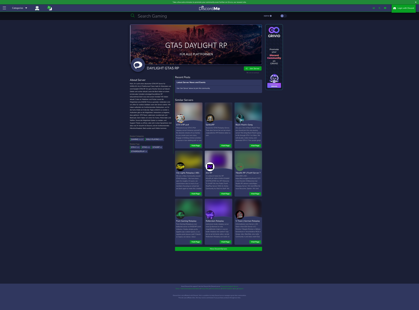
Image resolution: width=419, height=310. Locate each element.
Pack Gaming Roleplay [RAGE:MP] (186, 222)
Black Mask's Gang (244, 124)
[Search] (133, 15)
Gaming (137, 139)
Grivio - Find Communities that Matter (188, 289)
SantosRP (210, 124)
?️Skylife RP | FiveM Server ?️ (248, 172)
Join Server (254, 68)
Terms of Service (215, 289)
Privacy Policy (205, 289)
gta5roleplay (139, 151)
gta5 (146, 147)
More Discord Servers (218, 249)
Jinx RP (209, 172)
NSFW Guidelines (227, 289)
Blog (235, 289)
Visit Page (195, 145)
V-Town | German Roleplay (248, 221)
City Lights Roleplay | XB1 (187, 172)
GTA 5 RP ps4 (182, 124)
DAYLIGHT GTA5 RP (163, 68)
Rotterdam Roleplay (215, 221)
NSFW (267, 16)
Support (240, 289)
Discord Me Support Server (229, 286)
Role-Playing (154, 139)
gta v (135, 147)
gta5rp (157, 147)
